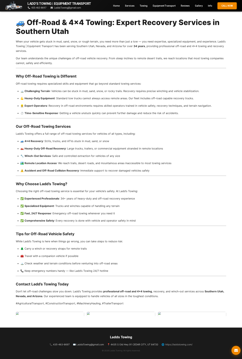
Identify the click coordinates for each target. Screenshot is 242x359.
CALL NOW (227, 5)
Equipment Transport (164, 5)
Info (210, 5)
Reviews (185, 5)
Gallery (199, 5)
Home (116, 5)
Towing (144, 5)
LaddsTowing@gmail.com (67, 7)
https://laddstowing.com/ (178, 344)
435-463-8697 (38, 7)
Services (129, 5)
